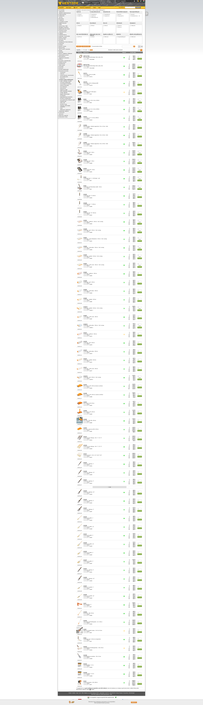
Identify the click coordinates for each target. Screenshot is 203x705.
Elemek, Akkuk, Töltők (63, 26)
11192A (90, 465)
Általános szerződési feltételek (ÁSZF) (91, 692)
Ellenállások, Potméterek (63, 27)
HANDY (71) (80, 15)
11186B (90, 284)
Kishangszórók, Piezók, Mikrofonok (66, 41)
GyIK (80, 692)
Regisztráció (123, 1)
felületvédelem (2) (94, 17)
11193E (90, 554)
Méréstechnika (62, 47)
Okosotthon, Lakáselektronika (65, 60)
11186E (90, 301)
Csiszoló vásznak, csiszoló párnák (67, 75)
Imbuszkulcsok (63, 88)
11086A (90, 128)
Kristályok (61, 44)
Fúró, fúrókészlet (63, 86)
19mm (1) (119, 25)
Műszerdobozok (62, 56)
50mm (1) (119, 27)
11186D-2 (91, 327)
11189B (90, 396)
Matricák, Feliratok (62, 46)
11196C (90, 589)
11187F (90, 370)
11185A (90, 223)
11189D (90, 414)
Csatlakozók (61, 20)
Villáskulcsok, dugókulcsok (65, 109)
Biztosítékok (61, 18)
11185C (90, 241)
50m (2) (92, 25)
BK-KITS (107, 692)
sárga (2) (79, 25)
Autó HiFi (60, 17)
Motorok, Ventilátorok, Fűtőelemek (65, 53)
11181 (90, 180)
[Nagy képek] (142, 47)
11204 (90, 684)
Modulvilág (61, 52)
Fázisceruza (62, 78)
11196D (90, 598)
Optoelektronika (62, 63)
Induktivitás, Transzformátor (64, 36)
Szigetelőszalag (63, 101)
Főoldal (70, 692)
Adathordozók (61, 11)
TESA (88, 58)
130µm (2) (133, 25)
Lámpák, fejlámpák (63, 92)
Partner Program (119, 692)
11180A (90, 154)
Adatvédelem (102, 692)
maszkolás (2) (93, 14)
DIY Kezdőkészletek (64, 76)
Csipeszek (62, 73)
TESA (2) (79, 14)
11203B (90, 675)
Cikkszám (80, 52)
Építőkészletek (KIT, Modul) (64, 28)
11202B (90, 658)
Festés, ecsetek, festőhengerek (66, 79)
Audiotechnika (61, 15)
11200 (90, 632)
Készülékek (61, 40)
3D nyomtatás (61, 10)
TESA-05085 (91, 59)
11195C (90, 572)
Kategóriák (61, 7)
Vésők (61, 108)
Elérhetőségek (131, 692)
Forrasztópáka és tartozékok (65, 83)
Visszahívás (125, 692)
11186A (90, 275)
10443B (90, 111)
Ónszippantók (62, 95)
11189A (90, 388)
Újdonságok (68, 7)
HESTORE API (112, 692)
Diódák (60, 24)
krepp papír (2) (120, 15)
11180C (90, 171)
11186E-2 (91, 310)
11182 (90, 189)
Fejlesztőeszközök (62, 31)
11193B (90, 528)
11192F (90, 511)
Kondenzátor (61, 43)
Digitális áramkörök (62, 23)
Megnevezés (86, 52)
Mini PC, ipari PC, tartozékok (64, 49)
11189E (90, 422)
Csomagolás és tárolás (63, 21)
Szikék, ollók (62, 102)
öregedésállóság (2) (121, 36)
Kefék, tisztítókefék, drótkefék (66, 91)
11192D (90, 494)
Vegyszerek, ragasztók (63, 115)
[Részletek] (139, 47)
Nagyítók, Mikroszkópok (65, 94)
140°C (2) (80, 36)
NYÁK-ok (61, 59)
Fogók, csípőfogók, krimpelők (66, 81)
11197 (90, 606)
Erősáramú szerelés (63, 30)
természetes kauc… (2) (135, 15)
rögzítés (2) (93, 15)
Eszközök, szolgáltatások (85, 7)
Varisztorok (61, 114)
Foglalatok (61, 33)
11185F (90, 267)
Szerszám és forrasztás (63, 70)
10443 (90, 102)
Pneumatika (61, 66)
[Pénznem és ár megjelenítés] (141, 1)
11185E (90, 258)
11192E (90, 502)
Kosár (76, 7)
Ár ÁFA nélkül (133, 52)
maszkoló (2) (107, 15)
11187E (90, 362)
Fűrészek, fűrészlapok (64, 85)
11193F (90, 563)
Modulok (60, 50)
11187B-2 (91, 379)
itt (105, 702)
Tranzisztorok (61, 112)
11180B (90, 163)
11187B (90, 344)
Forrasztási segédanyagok (65, 82)
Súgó (99, 7)
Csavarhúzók (62, 72)
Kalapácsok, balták (63, 89)
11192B (90, 474)
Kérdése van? (88, 2)
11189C (90, 405)
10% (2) (92, 36)
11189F (90, 431)
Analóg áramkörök (62, 14)
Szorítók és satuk (63, 104)
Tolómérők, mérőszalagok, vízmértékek (65, 106)
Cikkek (94, 7)
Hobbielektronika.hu (63, 34)
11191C (90, 457)
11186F (90, 318)
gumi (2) (132, 14)
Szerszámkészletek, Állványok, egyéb (67, 99)
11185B (90, 232)
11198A (90, 615)
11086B (90, 137)
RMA (82, 692)
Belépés (118, 1)
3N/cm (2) (106, 36)
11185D (90, 249)
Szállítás (73, 692)
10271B (90, 85)
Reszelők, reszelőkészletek (65, 98)
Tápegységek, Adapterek (64, 111)
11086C (90, 145)
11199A (90, 624)
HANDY (88, 75)
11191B (90, 448)
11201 (90, 641)
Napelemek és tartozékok (64, 57)
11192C (90, 483)
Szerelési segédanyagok (64, 69)
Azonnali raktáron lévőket (97, 46)
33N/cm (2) (133, 36)
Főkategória (78, 10)
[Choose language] (144, 1)
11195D (90, 580)
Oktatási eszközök (62, 62)
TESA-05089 (91, 68)
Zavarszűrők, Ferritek (63, 116)
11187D (90, 353)
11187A (90, 336)
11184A (90, 197)
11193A (90, 520)
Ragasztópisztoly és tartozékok (66, 96)
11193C (90, 537)
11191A (90, 440)
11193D (90, 546)
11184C (90, 215)
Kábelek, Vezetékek (63, 37)
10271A (90, 76)
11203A (90, 667)
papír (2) (119, 14)
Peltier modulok (62, 65)
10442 (90, 94)
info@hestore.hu (95, 2)
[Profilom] (135, 1)
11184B (90, 206)
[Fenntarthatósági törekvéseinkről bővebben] (115, 697)
